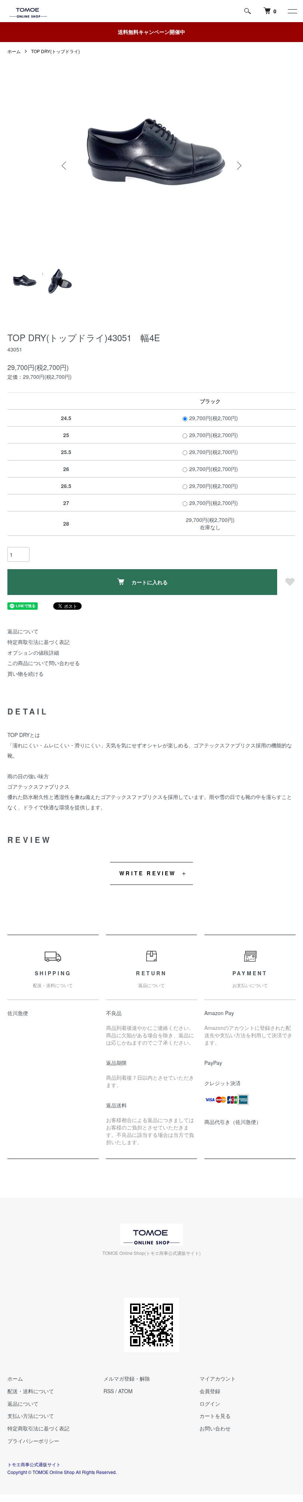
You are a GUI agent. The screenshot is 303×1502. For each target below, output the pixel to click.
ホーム (14, 51)
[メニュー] (292, 11)
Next (238, 165)
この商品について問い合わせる (43, 663)
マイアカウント (218, 1378)
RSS (108, 1391)
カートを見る (215, 1415)
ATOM (125, 1391)
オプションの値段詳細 (33, 652)
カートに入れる (150, 582)
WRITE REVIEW (147, 873)
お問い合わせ (215, 1428)
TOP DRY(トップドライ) (55, 51)
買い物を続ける (25, 673)
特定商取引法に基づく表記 (38, 642)
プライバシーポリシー (33, 1440)
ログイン (210, 1403)
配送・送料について (30, 1391)
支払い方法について (30, 1415)
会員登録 (210, 1391)
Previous (64, 165)
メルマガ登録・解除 (126, 1378)
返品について (22, 631)
